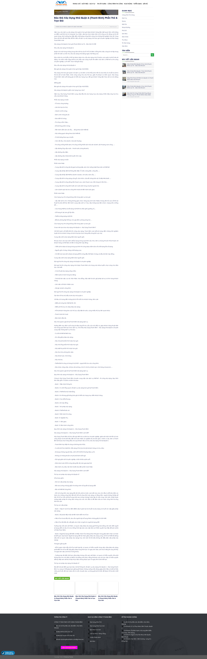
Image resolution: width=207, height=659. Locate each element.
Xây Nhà (65, 11)
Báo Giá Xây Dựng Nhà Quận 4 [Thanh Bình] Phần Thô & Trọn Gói (86, 598)
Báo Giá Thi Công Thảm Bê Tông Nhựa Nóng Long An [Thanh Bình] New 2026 (139, 93)
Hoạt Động (128, 4)
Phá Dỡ (124, 30)
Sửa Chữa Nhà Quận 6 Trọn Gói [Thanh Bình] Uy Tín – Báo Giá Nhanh (139, 87)
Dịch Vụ (92, 4)
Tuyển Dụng (137, 4)
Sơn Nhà (124, 33)
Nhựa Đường (126, 27)
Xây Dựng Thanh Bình (76, 26)
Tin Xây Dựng (101, 4)
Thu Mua (124, 40)
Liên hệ (145, 4)
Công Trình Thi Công (115, 4)
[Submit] (152, 54)
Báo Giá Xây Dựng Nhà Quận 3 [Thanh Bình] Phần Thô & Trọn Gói (108, 598)
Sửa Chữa (125, 37)
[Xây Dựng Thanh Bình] (62, 3)
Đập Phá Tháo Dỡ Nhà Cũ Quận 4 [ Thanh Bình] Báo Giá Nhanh (140, 78)
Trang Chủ (76, 4)
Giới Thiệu (85, 4)
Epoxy (124, 21)
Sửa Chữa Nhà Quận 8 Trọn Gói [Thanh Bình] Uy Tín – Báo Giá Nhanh (139, 64)
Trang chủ (58, 11)
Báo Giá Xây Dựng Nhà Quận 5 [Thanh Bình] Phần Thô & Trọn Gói (64, 598)
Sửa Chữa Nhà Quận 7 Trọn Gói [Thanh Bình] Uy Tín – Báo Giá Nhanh (139, 71)
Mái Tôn (124, 24)
